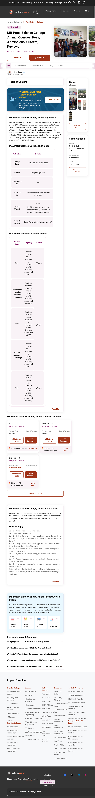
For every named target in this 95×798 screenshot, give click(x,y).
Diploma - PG (14, 458)
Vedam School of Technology (13, 750)
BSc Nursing (29, 728)
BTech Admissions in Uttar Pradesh (77, 732)
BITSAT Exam (47, 727)
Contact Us (48, 780)
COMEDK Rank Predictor (77, 718)
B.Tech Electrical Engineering (31, 723)
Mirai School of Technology (12, 744)
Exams (11, 3)
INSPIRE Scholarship (58, 721)
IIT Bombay (11, 717)
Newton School (12, 727)
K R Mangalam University (12, 699)
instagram (85, 775)
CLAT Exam (46, 701)
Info (8, 66)
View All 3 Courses (35, 493)
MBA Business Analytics (30, 700)
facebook (64, 775)
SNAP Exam (46, 716)
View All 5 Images (77, 126)
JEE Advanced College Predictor (76, 714)
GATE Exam (46, 698)
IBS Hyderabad (12, 704)
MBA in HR (29, 695)
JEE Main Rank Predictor (77, 695)
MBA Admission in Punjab (77, 727)
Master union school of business (15, 738)
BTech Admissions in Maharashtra (75, 738)
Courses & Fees (20, 66)
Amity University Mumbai (13, 708)
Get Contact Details (77, 171)
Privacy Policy (49, 785)
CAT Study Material (58, 699)
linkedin (78, 775)
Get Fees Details (15, 468)
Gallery (60, 66)
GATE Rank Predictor (75, 692)
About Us (47, 775)
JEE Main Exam (48, 712)
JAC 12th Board (60, 749)
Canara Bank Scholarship (59, 733)
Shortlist (17, 58)
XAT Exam (46, 720)
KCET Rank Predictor (75, 699)
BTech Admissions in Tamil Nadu (75, 744)
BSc (11, 423)
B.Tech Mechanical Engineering (32, 714)
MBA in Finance (30, 692)
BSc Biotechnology (32, 739)
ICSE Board (58, 741)
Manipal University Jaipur (14, 693)
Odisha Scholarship (58, 727)
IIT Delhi (10, 721)
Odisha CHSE (59, 745)
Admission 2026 (38, 3)
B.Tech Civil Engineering (33, 718)
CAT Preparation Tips (46, 733)
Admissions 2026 (36, 66)
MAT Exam (46, 709)
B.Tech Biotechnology (33, 709)
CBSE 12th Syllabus (58, 693)
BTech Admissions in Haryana (75, 750)
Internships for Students (59, 753)
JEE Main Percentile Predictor (75, 708)
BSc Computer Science (33, 732)
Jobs (65, 3)
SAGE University (13, 713)
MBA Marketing (30, 705)
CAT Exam (46, 694)
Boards (18, 3)
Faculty (50, 66)
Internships (58, 3)
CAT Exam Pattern (46, 740)
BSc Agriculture (30, 736)
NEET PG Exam (47, 705)
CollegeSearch (19, 12)
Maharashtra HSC (60, 737)
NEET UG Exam (47, 724)
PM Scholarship (60, 716)
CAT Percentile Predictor (77, 703)
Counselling (49, 3)
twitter (71, 775)
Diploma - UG (47, 423)
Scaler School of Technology (13, 732)
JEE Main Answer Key (60, 711)
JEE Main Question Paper (61, 705)
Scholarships (26, 3)
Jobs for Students (60, 758)
